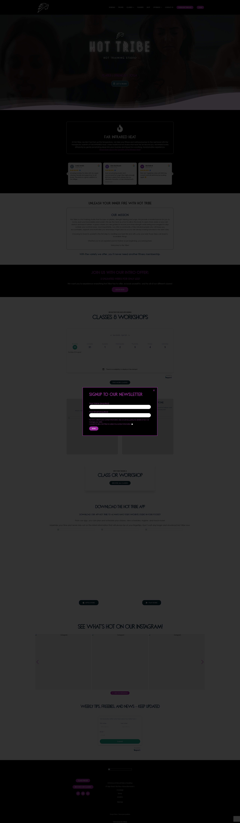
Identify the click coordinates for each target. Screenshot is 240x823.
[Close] (154, 390)
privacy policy (129, 420)
